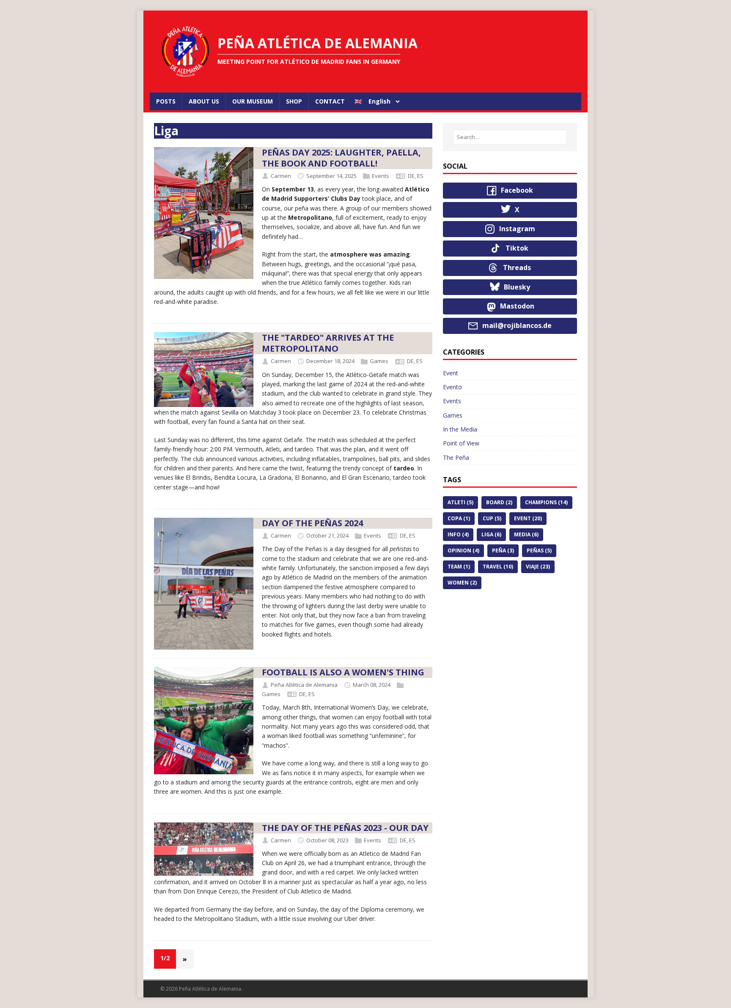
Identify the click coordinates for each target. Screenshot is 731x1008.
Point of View (461, 443)
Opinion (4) (463, 550)
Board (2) (499, 502)
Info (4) (458, 534)
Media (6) (526, 534)
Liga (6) (491, 534)
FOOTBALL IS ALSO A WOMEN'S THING (343, 672)
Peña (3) (503, 550)
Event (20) (528, 518)
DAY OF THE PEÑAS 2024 (312, 523)
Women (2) (462, 582)
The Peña (456, 457)
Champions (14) (546, 502)
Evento (452, 387)
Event (450, 373)
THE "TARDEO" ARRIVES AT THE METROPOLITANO (328, 343)
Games (379, 361)
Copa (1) (459, 518)
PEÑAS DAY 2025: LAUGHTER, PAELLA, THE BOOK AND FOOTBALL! (341, 158)
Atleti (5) (460, 502)
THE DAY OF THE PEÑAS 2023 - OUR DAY (345, 827)
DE (411, 176)
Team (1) (459, 566)
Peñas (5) (539, 550)
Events (380, 176)
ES (420, 176)
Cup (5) (492, 518)
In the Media (460, 429)
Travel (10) (498, 566)
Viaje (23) (538, 566)
